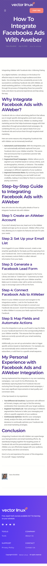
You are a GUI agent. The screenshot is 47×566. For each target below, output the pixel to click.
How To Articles (35, 46)
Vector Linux (23, 555)
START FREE (36, 10)
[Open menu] (5, 10)
